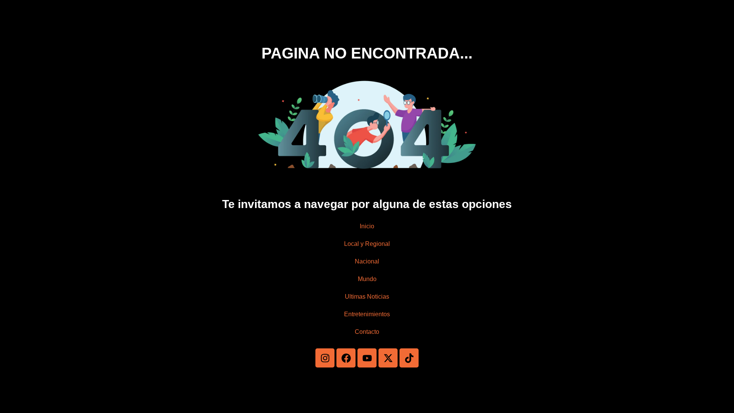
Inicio (367, 226)
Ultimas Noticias (367, 296)
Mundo (367, 279)
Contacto (367, 331)
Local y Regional (367, 244)
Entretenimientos (367, 314)
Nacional (367, 261)
